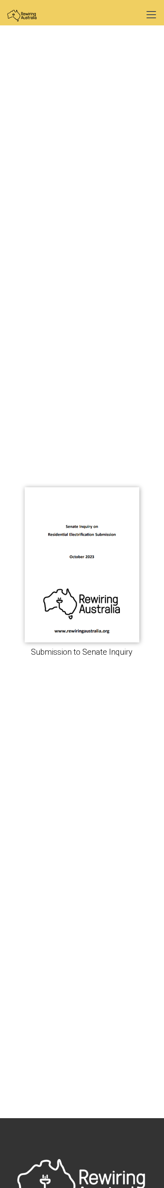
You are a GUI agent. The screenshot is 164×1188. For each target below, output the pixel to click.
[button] (150, 14)
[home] (28, 14)
